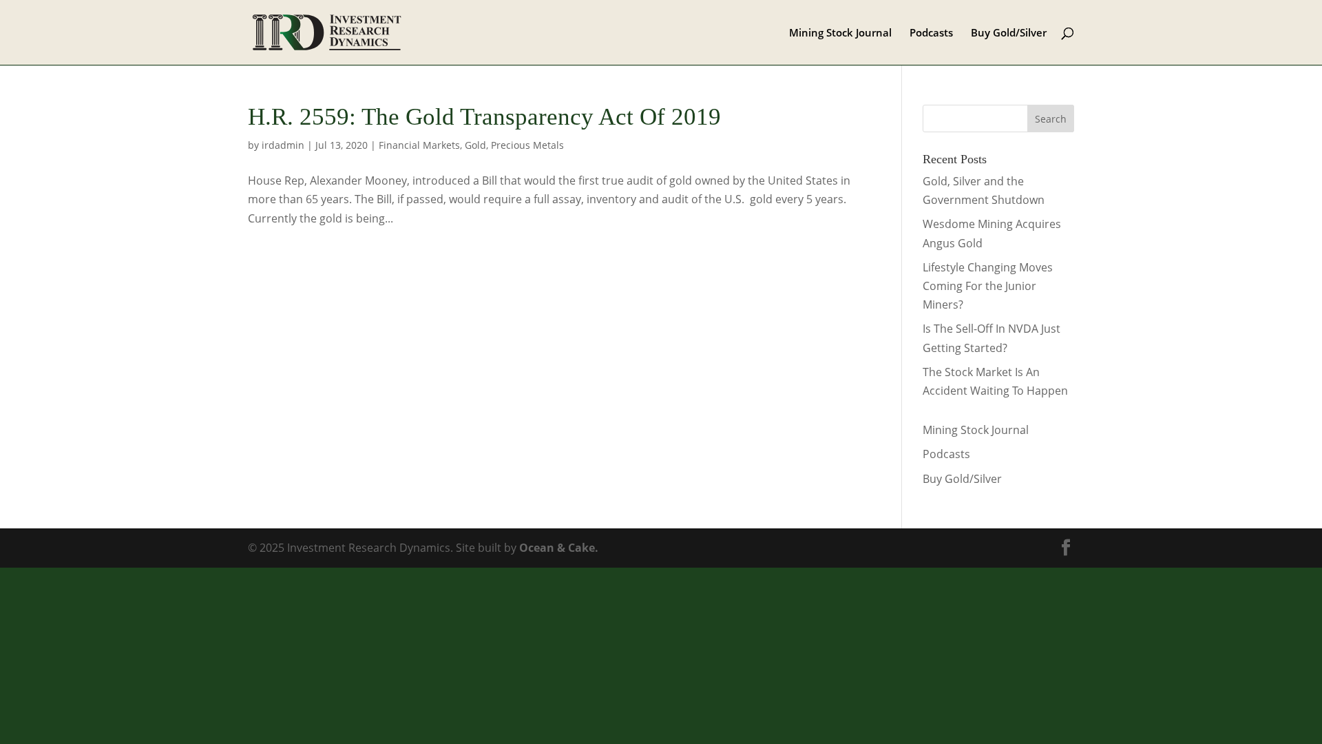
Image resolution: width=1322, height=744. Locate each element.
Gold (475, 145)
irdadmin (283, 145)
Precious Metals (527, 145)
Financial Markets (419, 145)
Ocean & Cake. (558, 547)
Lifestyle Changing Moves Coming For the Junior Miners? (988, 286)
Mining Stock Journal (840, 33)
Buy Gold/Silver (1009, 33)
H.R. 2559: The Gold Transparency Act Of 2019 (484, 116)
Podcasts (931, 33)
